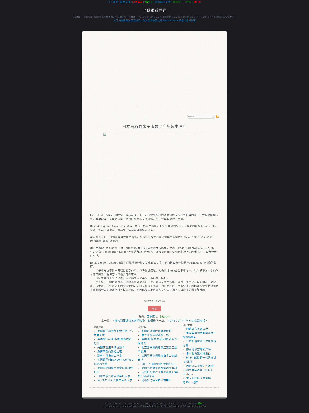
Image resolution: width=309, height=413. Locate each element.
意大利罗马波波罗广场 (155, 335)
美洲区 (122, 20)
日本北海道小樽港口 (198, 353)
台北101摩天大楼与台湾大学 (114, 380)
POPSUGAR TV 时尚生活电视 (186, 320)
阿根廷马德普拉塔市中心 (156, 380)
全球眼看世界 (154, 10)
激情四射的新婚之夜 (109, 351)
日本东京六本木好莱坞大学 (113, 376)
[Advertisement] (14, 55)
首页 (115, 20)
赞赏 (154, 308)
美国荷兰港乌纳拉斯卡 (111, 347)
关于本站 (113, 2)
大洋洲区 (145, 20)
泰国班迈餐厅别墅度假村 (156, 331)
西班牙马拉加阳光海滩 (200, 366)
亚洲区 (136, 20)
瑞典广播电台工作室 (109, 355)
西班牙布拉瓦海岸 (197, 328)
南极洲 (161, 20)
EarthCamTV (171, 20)
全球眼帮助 (182, 403)
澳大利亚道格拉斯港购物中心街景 (135, 320)
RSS (217, 116)
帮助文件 (125, 2)
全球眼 (153, 403)
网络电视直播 (162, 2)
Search (212, 116)
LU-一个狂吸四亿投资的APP (159, 364)
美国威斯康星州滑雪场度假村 (159, 368)
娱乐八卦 (183, 20)
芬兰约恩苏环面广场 (198, 349)
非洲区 (153, 20)
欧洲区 (129, 20)
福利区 (192, 20)
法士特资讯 (171, 403)
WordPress (135, 403)
